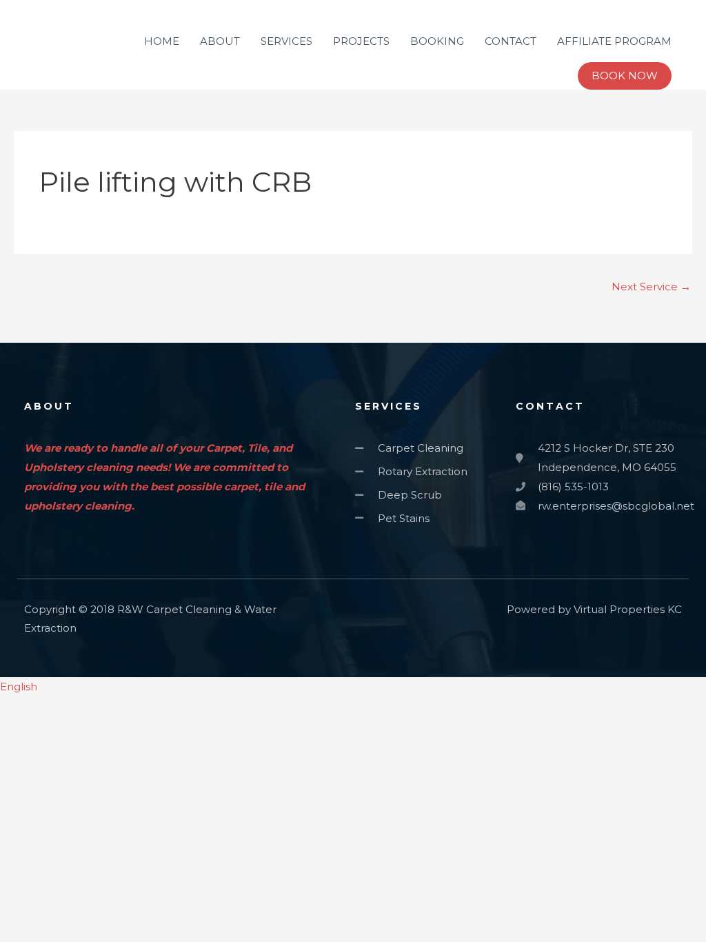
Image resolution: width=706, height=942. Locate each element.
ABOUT (220, 41)
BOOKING (437, 41)
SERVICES (286, 41)
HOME (161, 41)
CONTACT (510, 41)
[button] (353, 687)
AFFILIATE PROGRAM (614, 41)
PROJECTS (361, 41)
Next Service (651, 286)
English (18, 686)
